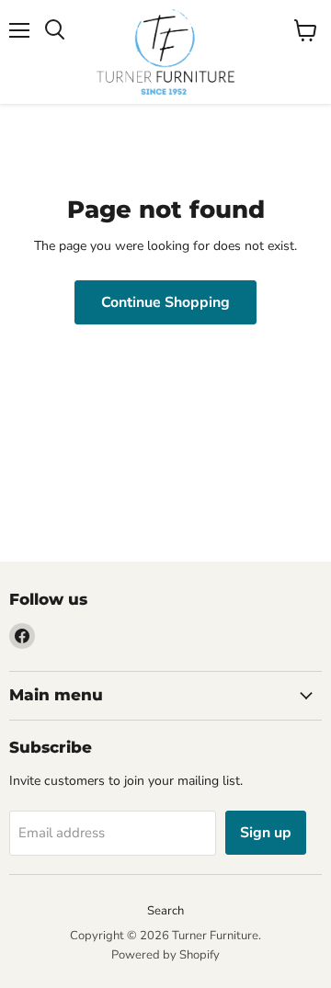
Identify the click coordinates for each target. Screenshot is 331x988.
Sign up (265, 833)
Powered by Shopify (165, 955)
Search (165, 911)
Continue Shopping (165, 302)
